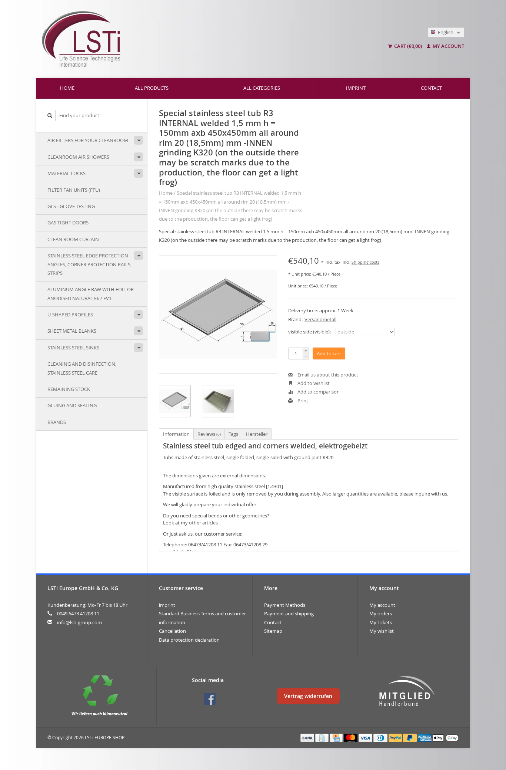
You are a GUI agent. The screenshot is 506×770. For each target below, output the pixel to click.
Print (302, 400)
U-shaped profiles (70, 314)
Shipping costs (365, 262)
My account (448, 46)
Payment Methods (284, 605)
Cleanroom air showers (78, 157)
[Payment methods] (307, 737)
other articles (203, 522)
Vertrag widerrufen (308, 696)
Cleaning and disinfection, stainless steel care (81, 368)
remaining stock (68, 389)
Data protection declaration (189, 639)
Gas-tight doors (68, 222)
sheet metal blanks (71, 331)
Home (67, 88)
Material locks (66, 173)
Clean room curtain (73, 239)
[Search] (50, 115)
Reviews (209, 434)
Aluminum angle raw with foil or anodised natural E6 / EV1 (90, 293)
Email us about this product (327, 374)
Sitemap (273, 631)
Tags (233, 434)
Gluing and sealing (72, 405)
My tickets (380, 622)
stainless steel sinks (73, 347)
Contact (431, 88)
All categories (261, 88)
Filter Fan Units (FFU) (73, 190)
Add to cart (329, 353)
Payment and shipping (289, 613)
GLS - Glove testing (71, 206)
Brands (56, 422)
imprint (356, 88)
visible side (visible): (309, 331)
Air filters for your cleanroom (87, 140)
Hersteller (256, 434)
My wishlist (381, 631)
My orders (380, 613)
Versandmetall (320, 319)
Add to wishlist (313, 383)
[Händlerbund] (407, 691)
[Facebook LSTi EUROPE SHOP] (210, 699)
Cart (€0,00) (408, 46)
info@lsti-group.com (79, 622)
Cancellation (172, 631)
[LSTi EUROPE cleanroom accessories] (172, 39)
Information (176, 434)
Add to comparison (318, 391)
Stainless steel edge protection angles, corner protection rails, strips (89, 264)
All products (152, 88)
